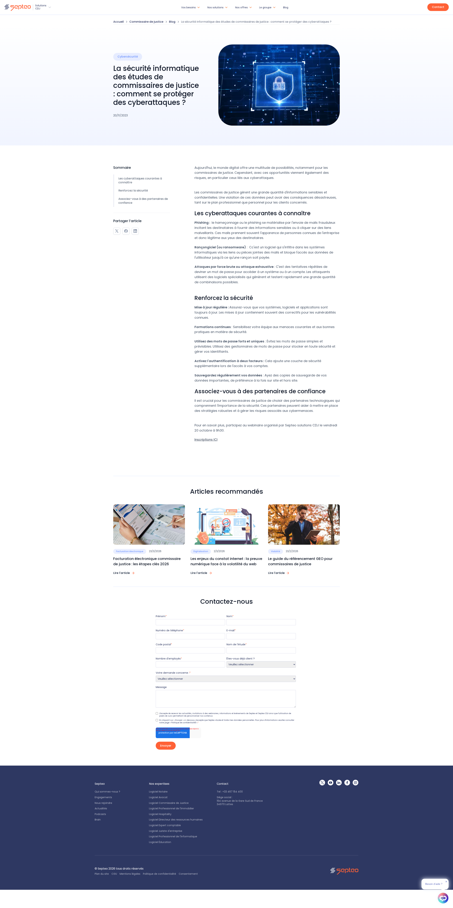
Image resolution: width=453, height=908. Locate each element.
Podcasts (100, 814)
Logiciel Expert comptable (165, 825)
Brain (98, 819)
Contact (438, 7)
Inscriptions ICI (205, 439)
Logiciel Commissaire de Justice (169, 803)
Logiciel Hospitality (160, 814)
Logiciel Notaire (158, 791)
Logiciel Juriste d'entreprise (165, 831)
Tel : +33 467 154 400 (230, 791)
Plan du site (102, 874)
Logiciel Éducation (160, 842)
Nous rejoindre (103, 803)
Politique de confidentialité (159, 874)
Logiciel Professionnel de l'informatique (173, 836)
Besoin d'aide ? (433, 883)
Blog (285, 7)
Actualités (101, 808)
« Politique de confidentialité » (183, 722)
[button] (27, 7)
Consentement (188, 874)
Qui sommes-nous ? (107, 791)
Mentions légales (130, 874)
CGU (114, 874)
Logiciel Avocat (158, 797)
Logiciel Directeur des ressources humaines (176, 819)
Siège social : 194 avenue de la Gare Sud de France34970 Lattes (240, 801)
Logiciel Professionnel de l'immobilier (171, 808)
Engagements (103, 797)
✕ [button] (446, 881)
